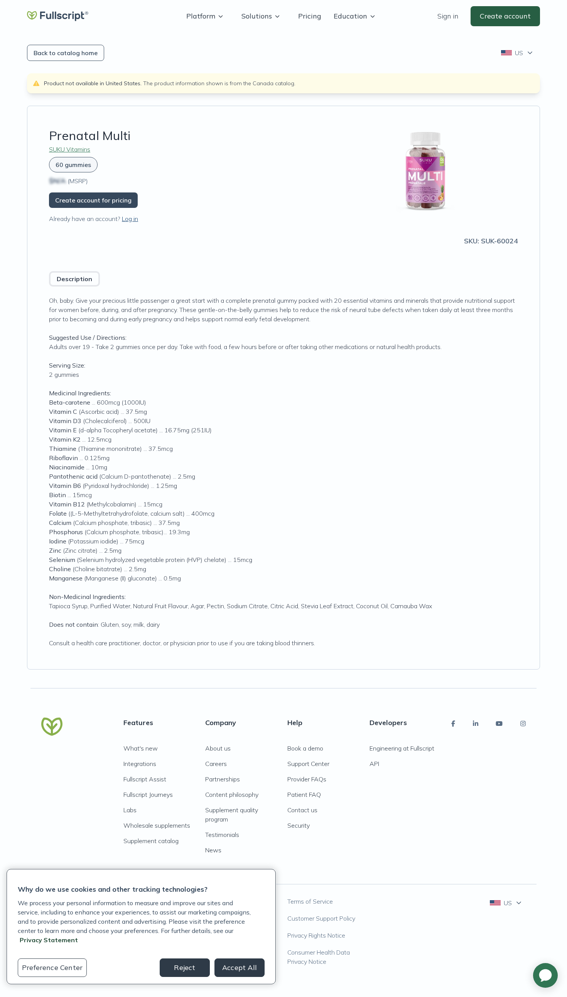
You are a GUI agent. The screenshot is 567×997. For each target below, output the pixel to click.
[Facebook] (453, 723)
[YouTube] (499, 723)
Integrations (139, 764)
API (374, 764)
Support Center (308, 764)
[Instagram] (523, 723)
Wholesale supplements (156, 825)
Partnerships (222, 779)
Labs (130, 810)
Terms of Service (310, 901)
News (213, 850)
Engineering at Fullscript (402, 748)
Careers (216, 764)
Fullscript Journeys (148, 794)
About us (218, 748)
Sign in (447, 16)
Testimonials (222, 834)
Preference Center (52, 967)
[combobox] (517, 53)
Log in (130, 219)
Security (298, 825)
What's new (140, 748)
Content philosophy (231, 794)
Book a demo (305, 748)
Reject (184, 967)
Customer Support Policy (321, 918)
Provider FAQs (306, 779)
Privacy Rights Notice (316, 935)
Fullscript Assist (144, 779)
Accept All (239, 967)
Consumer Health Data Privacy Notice (318, 956)
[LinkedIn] (475, 723)
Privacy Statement (49, 940)
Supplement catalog (151, 841)
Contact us (302, 810)
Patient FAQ (304, 794)
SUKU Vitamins (69, 149)
